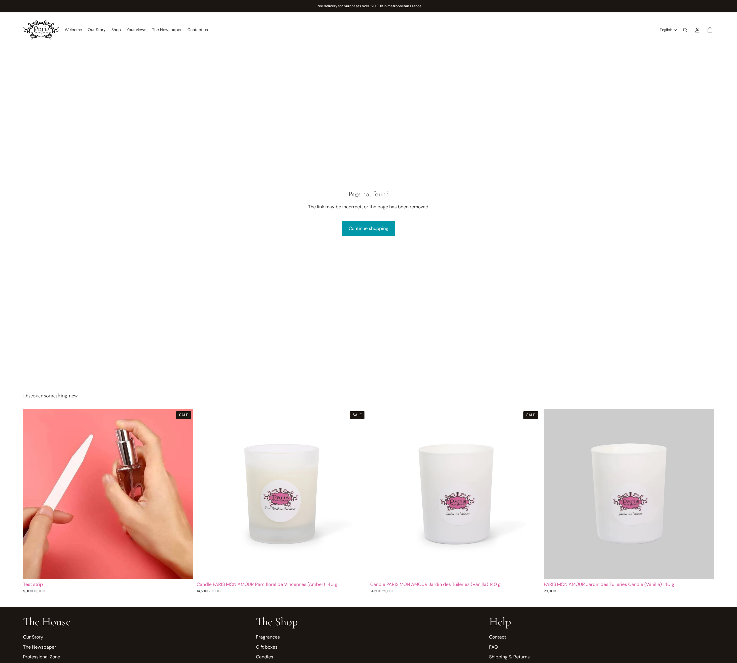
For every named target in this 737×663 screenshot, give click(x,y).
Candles (264, 657)
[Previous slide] (31, 494)
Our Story (33, 637)
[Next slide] (184, 494)
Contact (497, 637)
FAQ (493, 647)
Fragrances (268, 637)
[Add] (184, 570)
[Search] (685, 30)
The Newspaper (39, 647)
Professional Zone (41, 657)
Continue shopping (368, 228)
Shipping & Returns (509, 657)
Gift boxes (267, 647)
